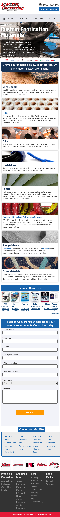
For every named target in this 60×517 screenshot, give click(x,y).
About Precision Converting (21, 484)
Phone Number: (10, 363)
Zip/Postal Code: (10, 371)
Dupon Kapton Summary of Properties (54, 308)
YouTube (50, 484)
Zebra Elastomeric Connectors (35, 306)
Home (3, 24)
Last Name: (8, 338)
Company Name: (10, 354)
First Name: (8, 329)
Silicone (45, 248)
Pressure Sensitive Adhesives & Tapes (22, 217)
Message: (6, 388)
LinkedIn (50, 481)
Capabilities (37, 18)
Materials (22, 18)
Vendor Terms (37, 489)
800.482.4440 (51, 4)
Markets (53, 18)
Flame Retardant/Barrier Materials (48, 306)
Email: (5, 346)
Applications (7, 18)
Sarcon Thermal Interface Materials (25, 307)
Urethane (7, 248)
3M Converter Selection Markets (5, 307)
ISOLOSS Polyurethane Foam (24, 445)
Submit (30, 412)
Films (5, 112)
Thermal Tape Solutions (50, 439)
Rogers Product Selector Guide (15, 307)
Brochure (20, 508)
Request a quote (49, 9)
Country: (7, 380)
